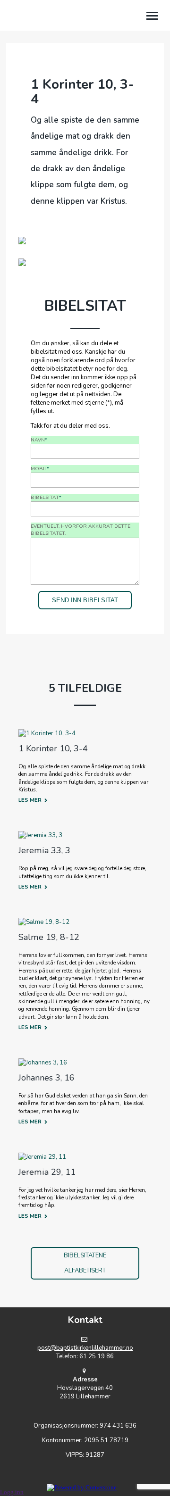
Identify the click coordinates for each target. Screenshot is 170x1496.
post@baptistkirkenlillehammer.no (85, 1348)
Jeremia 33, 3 (44, 850)
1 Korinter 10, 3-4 (53, 748)
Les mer (30, 800)
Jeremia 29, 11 (47, 1172)
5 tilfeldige (85, 688)
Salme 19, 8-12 (48, 937)
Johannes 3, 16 (46, 1077)
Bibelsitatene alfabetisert (85, 1263)
